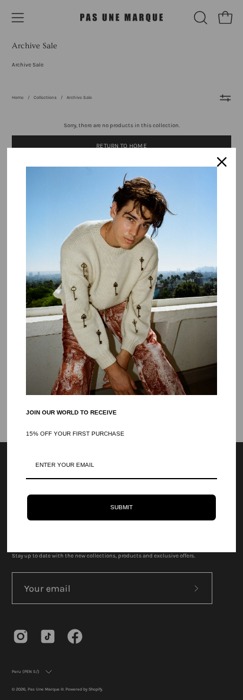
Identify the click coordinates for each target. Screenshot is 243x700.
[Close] (222, 162)
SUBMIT (121, 507)
